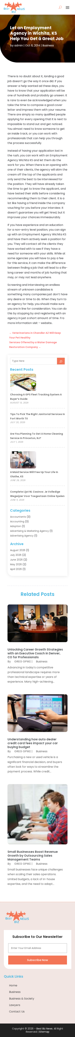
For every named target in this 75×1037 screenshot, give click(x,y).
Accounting (17, 521)
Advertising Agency (21, 535)
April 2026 (16, 569)
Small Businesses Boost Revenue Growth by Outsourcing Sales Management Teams (33, 856)
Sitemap (44, 1031)
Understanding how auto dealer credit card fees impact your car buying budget (33, 743)
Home (13, 985)
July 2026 (15, 555)
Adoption (15, 526)
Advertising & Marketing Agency (29, 531)
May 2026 (16, 564)
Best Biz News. (44, 1028)
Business (48, 45)
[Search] (61, 361)
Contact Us (17, 1012)
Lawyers (14, 1005)
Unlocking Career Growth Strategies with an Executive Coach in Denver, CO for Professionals (35, 653)
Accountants (18, 516)
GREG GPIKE (22, 661)
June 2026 (16, 559)
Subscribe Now (37, 960)
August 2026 (17, 550)
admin (18, 45)
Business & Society (21, 999)
